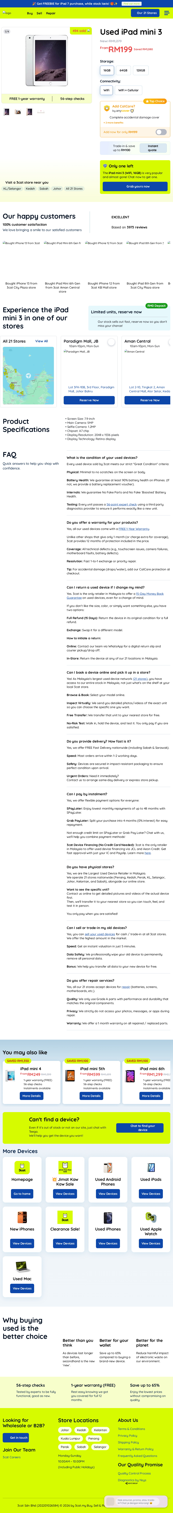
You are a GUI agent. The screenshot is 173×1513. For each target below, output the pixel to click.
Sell (39, 13)
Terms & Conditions (131, 1429)
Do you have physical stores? (90, 867)
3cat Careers (12, 1457)
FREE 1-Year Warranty (134, 529)
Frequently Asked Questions (137, 1456)
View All (41, 341)
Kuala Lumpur (70, 1438)
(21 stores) (140, 679)
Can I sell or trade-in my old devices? (97, 928)
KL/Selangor (12, 189)
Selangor (100, 1447)
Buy (30, 13)
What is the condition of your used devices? (102, 457)
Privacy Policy (127, 1436)
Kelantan (100, 1430)
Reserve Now (89, 400)
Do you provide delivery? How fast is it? (99, 741)
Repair (51, 13)
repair (126, 987)
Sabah (44, 189)
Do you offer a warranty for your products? (102, 522)
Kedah (30, 189)
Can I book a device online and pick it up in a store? (108, 672)
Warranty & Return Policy (135, 1449)
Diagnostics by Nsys (132, 1480)
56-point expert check (122, 504)
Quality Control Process (134, 1473)
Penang (93, 1438)
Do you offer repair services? (90, 980)
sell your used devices (100, 934)
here (148, 853)
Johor (57, 189)
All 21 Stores (74, 189)
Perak (65, 1447)
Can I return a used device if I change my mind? (106, 587)
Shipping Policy (128, 1442)
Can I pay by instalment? (87, 794)
